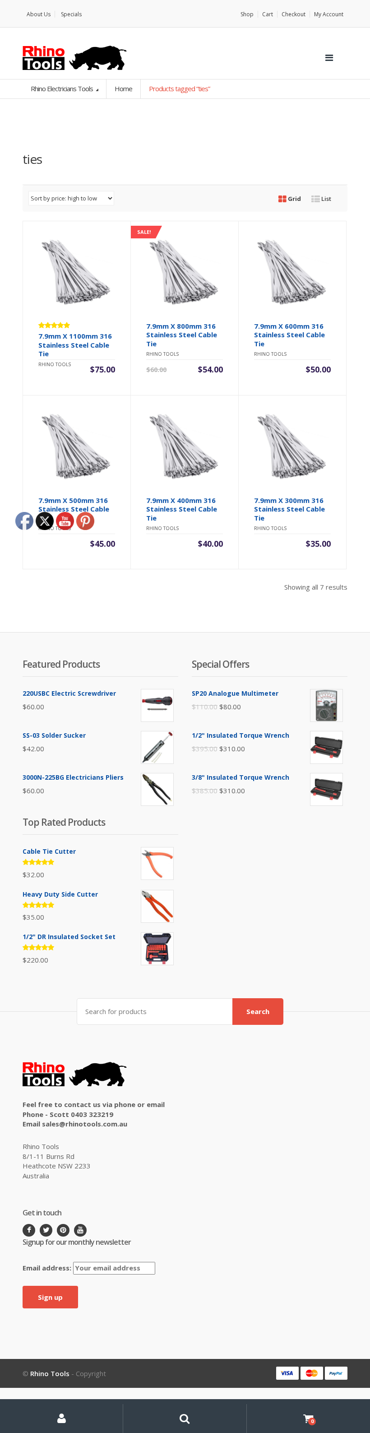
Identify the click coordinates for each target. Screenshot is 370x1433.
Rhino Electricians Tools (62, 88)
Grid (294, 199)
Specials (71, 14)
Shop (247, 14)
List (325, 199)
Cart (267, 14)
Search (257, 1011)
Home (123, 88)
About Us (39, 14)
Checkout (293, 14)
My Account (328, 14)
